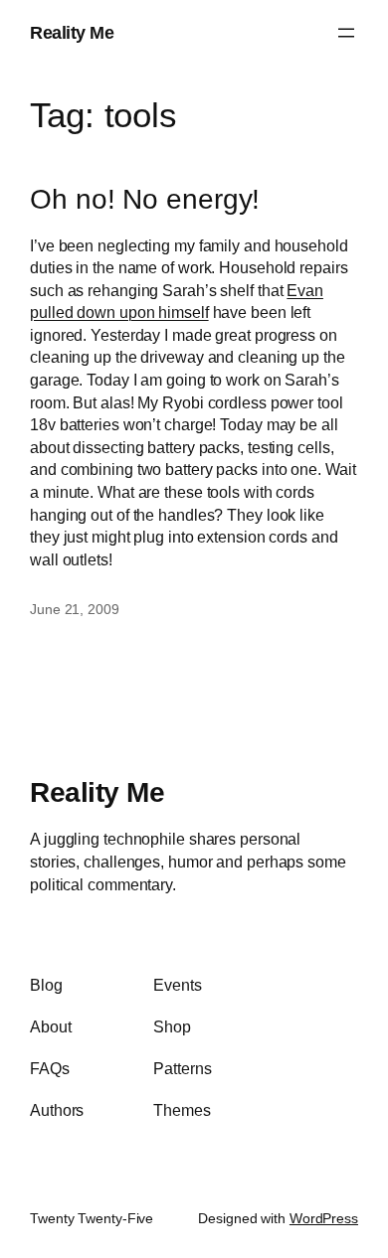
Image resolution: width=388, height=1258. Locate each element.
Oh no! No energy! (145, 199)
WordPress (324, 1218)
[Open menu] (346, 33)
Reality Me (71, 32)
